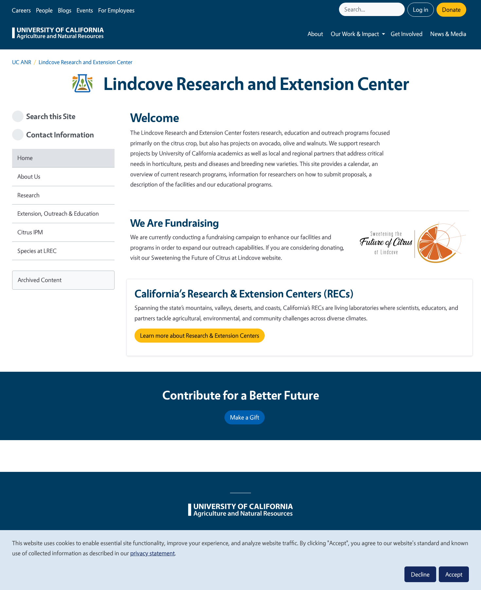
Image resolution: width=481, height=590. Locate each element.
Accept (453, 574)
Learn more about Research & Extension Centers (199, 335)
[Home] (58, 34)
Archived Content (40, 280)
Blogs (64, 10)
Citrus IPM (30, 232)
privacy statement (152, 553)
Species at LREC (37, 251)
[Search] (400, 9)
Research (28, 195)
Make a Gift (244, 417)
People (44, 10)
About (315, 34)
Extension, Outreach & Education (58, 213)
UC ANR (21, 62)
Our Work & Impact (355, 34)
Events (85, 10)
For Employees (116, 10)
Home (25, 158)
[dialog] (240, 559)
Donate (451, 9)
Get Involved (406, 34)
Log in (420, 9)
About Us (28, 176)
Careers (21, 10)
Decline (420, 574)
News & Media (448, 34)
